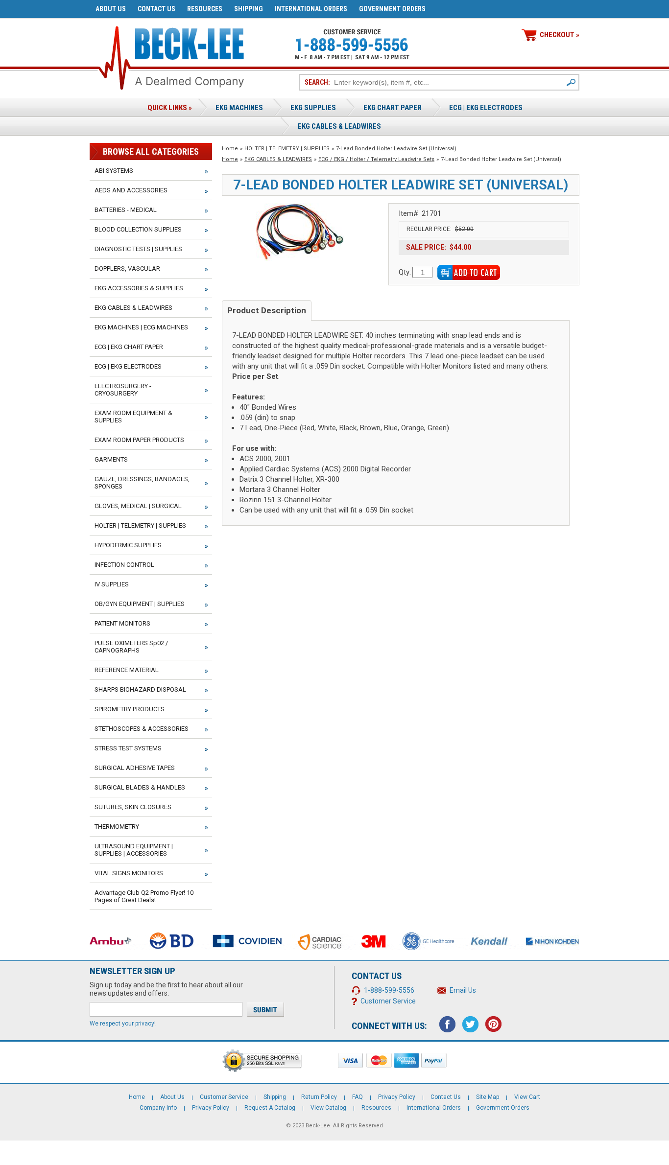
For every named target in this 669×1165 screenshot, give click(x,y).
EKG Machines (239, 107)
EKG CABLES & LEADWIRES (278, 159)
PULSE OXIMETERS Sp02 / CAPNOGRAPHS (131, 646)
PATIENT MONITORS (122, 623)
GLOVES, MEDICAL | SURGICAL (138, 506)
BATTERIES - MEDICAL (126, 209)
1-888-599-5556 (389, 990)
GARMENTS (111, 459)
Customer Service (388, 1001)
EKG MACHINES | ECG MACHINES (141, 327)
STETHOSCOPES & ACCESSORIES (142, 728)
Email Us (463, 990)
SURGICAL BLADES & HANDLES (140, 787)
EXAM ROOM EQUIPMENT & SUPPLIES (133, 416)
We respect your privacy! (123, 1023)
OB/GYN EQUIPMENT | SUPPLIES (140, 603)
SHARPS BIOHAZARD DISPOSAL (140, 689)
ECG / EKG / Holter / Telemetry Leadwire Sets (376, 159)
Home (230, 148)
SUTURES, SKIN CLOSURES (133, 807)
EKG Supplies (313, 107)
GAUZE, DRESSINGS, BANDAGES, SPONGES (142, 482)
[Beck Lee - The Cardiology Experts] (189, 42)
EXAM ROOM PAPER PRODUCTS (139, 439)
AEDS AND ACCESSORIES (131, 190)
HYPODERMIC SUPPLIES (128, 545)
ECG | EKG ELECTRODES (486, 107)
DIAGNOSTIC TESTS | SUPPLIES (138, 249)
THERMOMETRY (117, 826)
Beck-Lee (318, 1125)
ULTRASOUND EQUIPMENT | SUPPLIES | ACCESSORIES (134, 849)
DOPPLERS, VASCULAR (127, 268)
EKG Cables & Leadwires (339, 126)
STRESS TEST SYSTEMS (128, 748)
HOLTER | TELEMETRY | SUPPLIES (287, 148)
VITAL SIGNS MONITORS (129, 873)
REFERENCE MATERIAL (127, 670)
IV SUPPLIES (112, 584)
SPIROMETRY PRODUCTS (130, 709)
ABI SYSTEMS (114, 170)
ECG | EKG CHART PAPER (129, 346)
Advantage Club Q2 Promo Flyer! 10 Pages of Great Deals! (144, 896)
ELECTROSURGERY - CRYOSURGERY (123, 389)
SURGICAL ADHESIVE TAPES (135, 767)
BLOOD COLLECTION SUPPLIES (138, 229)
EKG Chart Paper (392, 107)
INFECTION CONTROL (124, 564)
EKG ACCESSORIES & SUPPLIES (139, 288)
